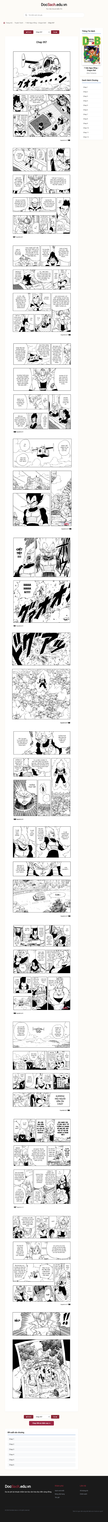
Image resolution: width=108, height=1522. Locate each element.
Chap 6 (11, 1465)
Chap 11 (86, 132)
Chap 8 (85, 119)
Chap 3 (11, 1449)
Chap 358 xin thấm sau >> (41, 1423)
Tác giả (57, 1497)
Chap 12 (86, 137)
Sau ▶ (55, 32)
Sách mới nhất (59, 1490)
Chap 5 (11, 1460)
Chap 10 (86, 128)
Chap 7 (85, 114)
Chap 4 (11, 1455)
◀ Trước (28, 32)
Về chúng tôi (84, 1490)
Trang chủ (9, 23)
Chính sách (83, 1494)
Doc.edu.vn (54, 4)
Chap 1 (11, 1439)
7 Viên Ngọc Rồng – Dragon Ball (35, 23)
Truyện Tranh (19, 23)
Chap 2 (11, 1444)
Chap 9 (85, 123)
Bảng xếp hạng (60, 1494)
